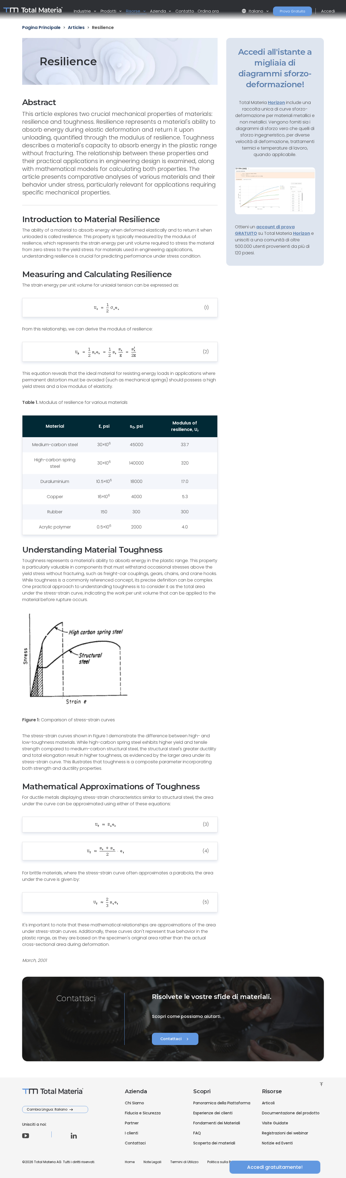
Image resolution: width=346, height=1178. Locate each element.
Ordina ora (208, 11)
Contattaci (175, 1039)
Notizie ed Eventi (277, 1143)
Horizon (301, 233)
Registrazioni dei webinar (285, 1133)
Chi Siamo (134, 1103)
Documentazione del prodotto (291, 1113)
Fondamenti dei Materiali (216, 1123)
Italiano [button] (253, 11)
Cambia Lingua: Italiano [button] (47, 1109)
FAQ (197, 1133)
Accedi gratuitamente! (275, 1167)
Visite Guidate (275, 1123)
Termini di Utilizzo (184, 1162)
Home (130, 1162)
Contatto (184, 11)
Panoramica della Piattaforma (221, 1103)
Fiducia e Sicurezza (143, 1113)
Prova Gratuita (292, 11)
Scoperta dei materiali (214, 1143)
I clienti (131, 1133)
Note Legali (152, 1162)
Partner (132, 1123)
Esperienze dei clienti (212, 1113)
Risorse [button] (133, 11)
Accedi (328, 11)
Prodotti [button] (109, 11)
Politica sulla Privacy (224, 1162)
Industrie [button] (83, 11)
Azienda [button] (158, 11)
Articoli (268, 1103)
